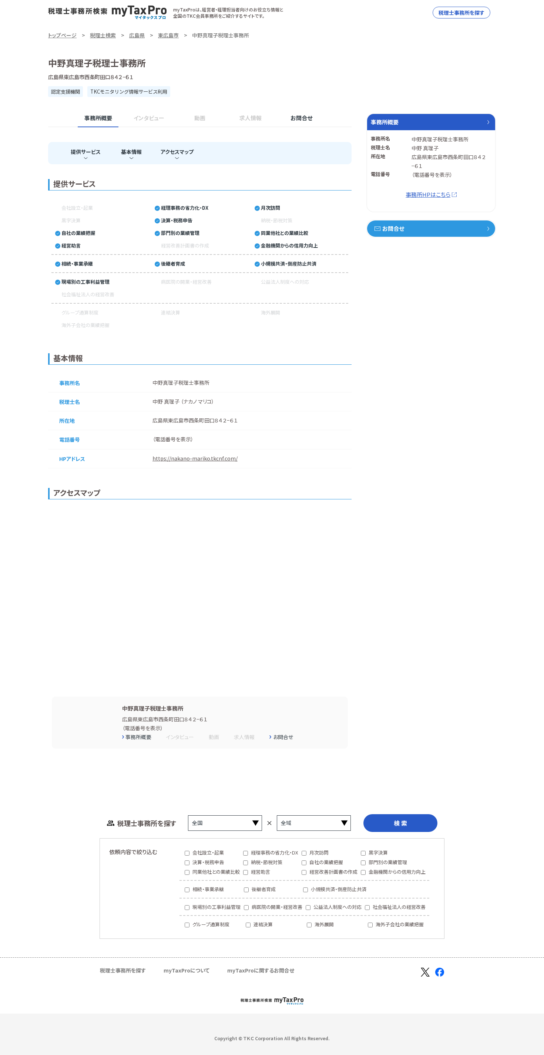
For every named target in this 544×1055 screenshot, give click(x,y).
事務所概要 (98, 118)
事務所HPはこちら (428, 194)
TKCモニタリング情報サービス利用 (128, 91)
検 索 (400, 823)
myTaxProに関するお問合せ (260, 970)
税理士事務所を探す (461, 12)
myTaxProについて (186, 970)
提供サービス (86, 151)
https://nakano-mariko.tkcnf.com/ (195, 458)
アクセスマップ (177, 151)
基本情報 (131, 151)
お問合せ (301, 118)
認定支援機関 (65, 91)
